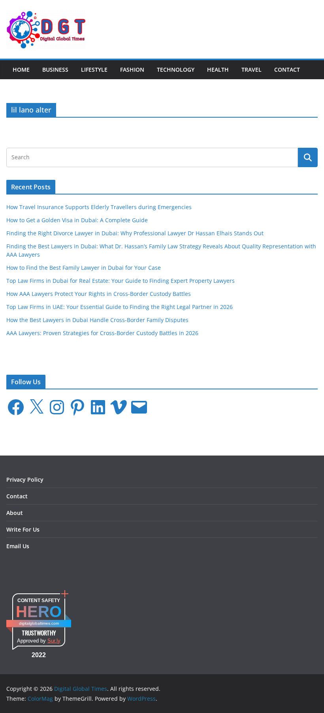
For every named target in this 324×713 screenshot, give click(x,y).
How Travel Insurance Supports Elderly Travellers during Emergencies (99, 207)
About (14, 513)
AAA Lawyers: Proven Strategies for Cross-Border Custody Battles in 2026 (102, 333)
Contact (287, 69)
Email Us (17, 546)
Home (21, 69)
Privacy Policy (24, 479)
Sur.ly (53, 641)
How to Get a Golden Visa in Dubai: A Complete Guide (77, 220)
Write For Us (23, 529)
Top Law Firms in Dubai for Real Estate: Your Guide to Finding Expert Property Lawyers (120, 280)
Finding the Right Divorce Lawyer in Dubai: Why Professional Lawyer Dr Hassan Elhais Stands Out (135, 233)
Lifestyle (94, 69)
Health (218, 69)
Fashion (132, 69)
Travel (251, 69)
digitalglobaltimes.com (39, 623)
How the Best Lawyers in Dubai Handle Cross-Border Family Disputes (97, 320)
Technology (175, 69)
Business (55, 69)
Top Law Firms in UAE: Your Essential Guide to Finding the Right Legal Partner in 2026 (119, 307)
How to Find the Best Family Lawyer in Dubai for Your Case (83, 267)
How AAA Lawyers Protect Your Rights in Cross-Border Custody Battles (98, 293)
